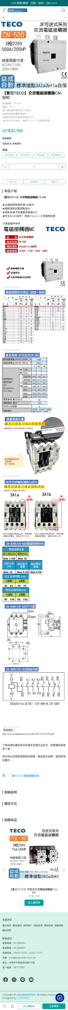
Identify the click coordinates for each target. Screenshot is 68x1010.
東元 (25, 776)
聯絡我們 (17, 925)
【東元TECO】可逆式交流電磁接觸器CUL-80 (34, 891)
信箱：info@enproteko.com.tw (19, 957)
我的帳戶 (27, 925)
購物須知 (6, 930)
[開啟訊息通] (59, 997)
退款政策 (38, 925)
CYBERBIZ (23, 998)
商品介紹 (13, 182)
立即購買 (54, 1006)
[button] (64, 870)
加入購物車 (29, 1006)
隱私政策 (48, 925)
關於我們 (6, 925)
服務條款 (59, 925)
